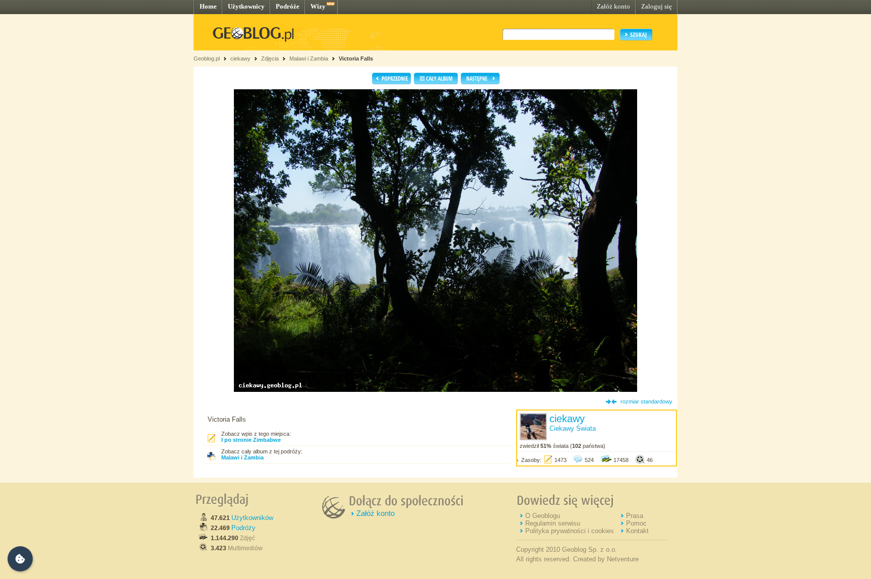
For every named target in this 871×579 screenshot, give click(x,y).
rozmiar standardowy (646, 401)
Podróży (243, 528)
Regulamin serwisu (552, 523)
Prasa (634, 515)
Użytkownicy (246, 6)
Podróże (287, 6)
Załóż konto (613, 6)
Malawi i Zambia (308, 58)
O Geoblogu (542, 515)
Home (208, 6)
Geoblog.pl (207, 58)
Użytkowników (252, 518)
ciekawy (240, 58)
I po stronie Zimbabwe (251, 440)
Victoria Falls (356, 58)
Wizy (318, 6)
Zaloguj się (656, 6)
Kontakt (637, 531)
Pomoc (636, 523)
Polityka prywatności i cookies (569, 531)
